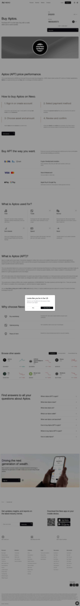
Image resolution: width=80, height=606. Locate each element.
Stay (33, 307)
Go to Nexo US (47, 307)
